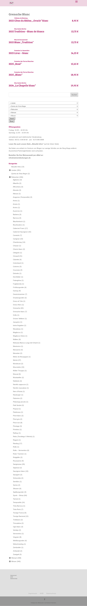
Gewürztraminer (19, 294)
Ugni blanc (17, 527)
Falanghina (17, 280)
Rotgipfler (16, 457)
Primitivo (16, 429)
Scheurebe (17, 478)
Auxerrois (16, 211)
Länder (13, 170)
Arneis (15, 204)
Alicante (16, 190)
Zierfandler (17, 547)
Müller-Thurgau (18, 370)
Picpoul (15, 409)
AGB (11, 577)
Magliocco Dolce (19, 336)
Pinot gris (16, 419)
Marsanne (16, 350)
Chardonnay (17, 242)
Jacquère (16, 322)
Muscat (15, 374)
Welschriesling (18, 544)
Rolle (15, 447)
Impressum (13, 575)
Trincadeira (17, 523)
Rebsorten (15, 177)
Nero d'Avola (17, 391)
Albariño (16, 183)
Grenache (16, 308)
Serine (15, 485)
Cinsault (16, 256)
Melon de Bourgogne (20, 357)
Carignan (16, 239)
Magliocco (16, 332)
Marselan (16, 353)
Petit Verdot (17, 405)
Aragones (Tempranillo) (21, 197)
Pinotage (16, 426)
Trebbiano (16, 520)
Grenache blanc (18, 311)
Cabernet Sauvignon (20, 232)
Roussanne (17, 461)
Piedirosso (17, 412)
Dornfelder (17, 277)
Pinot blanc (17, 416)
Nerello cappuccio (19, 384)
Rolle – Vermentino (20, 450)
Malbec (15, 339)
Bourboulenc (17, 225)
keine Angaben (18, 325)
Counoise (16, 270)
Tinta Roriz (17, 509)
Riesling (16, 443)
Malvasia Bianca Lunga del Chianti (25, 343)
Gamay (15, 291)
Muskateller (17, 377)
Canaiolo (16, 235)
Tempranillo (17, 502)
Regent (15, 440)
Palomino (16, 398)
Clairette (16, 259)
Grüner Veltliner (18, 318)
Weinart (14, 558)
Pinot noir (16, 423)
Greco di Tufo (18, 301)
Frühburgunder (18, 287)
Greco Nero (17, 305)
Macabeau (17, 329)
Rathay (15, 433)
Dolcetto (16, 273)
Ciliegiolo (16, 253)
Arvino (15, 207)
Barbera (16, 214)
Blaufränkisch (18, 221)
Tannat (15, 499)
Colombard (17, 263)
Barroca (16, 218)
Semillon (16, 481)
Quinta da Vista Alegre (19, 173)
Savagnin (16, 475)
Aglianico (16, 180)
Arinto (15, 201)
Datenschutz (13, 578)
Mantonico (17, 346)
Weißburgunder (18, 540)
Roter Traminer (18, 454)
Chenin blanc (17, 249)
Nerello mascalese (19, 388)
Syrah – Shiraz (18, 495)
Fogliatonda (17, 284)
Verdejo (15, 530)
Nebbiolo (16, 381)
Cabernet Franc (18, 228)
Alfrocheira (17, 187)
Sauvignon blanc (19, 471)
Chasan (16, 246)
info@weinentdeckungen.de (20, 158)
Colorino (16, 266)
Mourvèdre (17, 367)
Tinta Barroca (18, 506)
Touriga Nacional (19, 516)
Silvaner (16, 488)
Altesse (15, 194)
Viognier (16, 537)
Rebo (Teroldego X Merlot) (22, 436)
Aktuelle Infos (37, 144)
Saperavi (16, 468)
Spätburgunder (18, 492)
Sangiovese (17, 464)
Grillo (15, 315)
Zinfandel (16, 551)
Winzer (13, 561)
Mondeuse (17, 364)
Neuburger (17, 395)
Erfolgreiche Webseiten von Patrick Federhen (43, 602)
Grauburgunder (18, 298)
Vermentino (17, 533)
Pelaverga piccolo (19, 402)
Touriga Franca (18, 513)
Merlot (15, 360)
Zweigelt (16, 554)
